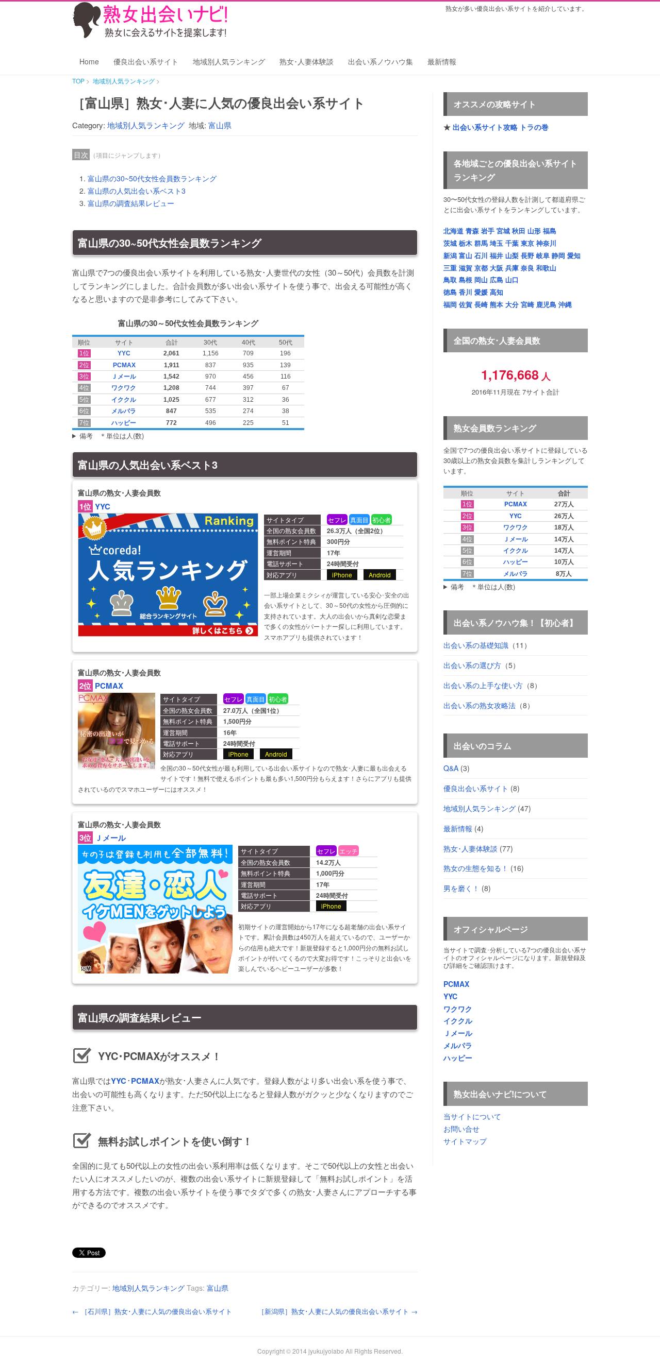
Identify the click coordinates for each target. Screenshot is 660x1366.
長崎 (481, 304)
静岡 (558, 255)
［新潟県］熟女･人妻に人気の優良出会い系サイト (338, 1311)
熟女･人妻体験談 (306, 61)
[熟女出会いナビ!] (149, 35)
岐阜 (543, 255)
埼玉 (496, 243)
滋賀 (465, 267)
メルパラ (123, 411)
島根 (465, 279)
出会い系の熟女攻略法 (479, 705)
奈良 (527, 267)
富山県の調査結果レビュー (131, 203)
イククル (123, 399)
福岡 (450, 304)
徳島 (450, 292)
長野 (527, 255)
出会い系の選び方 (472, 665)
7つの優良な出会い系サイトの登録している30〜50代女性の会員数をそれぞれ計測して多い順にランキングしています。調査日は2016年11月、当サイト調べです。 (514, 587)
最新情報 (441, 61)
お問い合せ (461, 1128)
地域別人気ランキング (229, 61)
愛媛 (481, 292)
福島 (549, 230)
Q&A (450, 768)
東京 (527, 243)
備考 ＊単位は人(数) (111, 435)
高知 (496, 292)
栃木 (465, 243)
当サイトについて (472, 1116)
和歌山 (546, 267)
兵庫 (512, 267)
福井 (496, 255)
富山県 (220, 124)
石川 (481, 255)
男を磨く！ (461, 888)
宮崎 (527, 304)
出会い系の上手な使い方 (483, 685)
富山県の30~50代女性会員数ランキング (152, 178)
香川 (465, 292)
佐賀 (465, 304)
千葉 (512, 243)
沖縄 (565, 304)
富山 (465, 255)
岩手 (487, 230)
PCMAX (124, 365)
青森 (472, 230)
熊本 (496, 304)
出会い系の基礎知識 (475, 645)
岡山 (481, 279)
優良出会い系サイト (145, 61)
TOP (78, 80)
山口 (512, 279)
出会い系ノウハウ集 (380, 61)
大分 (512, 304)
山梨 (512, 255)
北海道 (453, 230)
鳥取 (450, 279)
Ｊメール (123, 376)
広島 (496, 279)
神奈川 (546, 243)
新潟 (450, 255)
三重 (450, 267)
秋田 (518, 230)
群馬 (481, 243)
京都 (481, 267)
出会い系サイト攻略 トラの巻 (501, 127)
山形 (534, 230)
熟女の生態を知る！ (475, 868)
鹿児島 (546, 304)
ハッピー (123, 422)
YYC (124, 353)
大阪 (496, 267)
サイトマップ (465, 1141)
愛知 (574, 255)
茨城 (450, 243)
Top (635, 1342)
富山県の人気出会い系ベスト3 (137, 190)
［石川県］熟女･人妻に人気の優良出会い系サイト (152, 1311)
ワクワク (123, 387)
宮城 (503, 230)
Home (89, 61)
